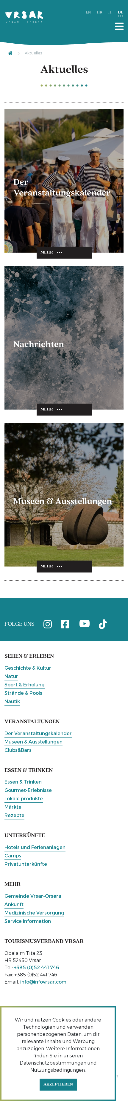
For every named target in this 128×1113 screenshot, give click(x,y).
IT (110, 12)
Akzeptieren (58, 1084)
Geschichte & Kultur (27, 668)
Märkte (12, 807)
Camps (12, 856)
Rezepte (14, 815)
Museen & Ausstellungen (33, 742)
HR (99, 12)
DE (120, 12)
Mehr (46, 252)
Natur (11, 676)
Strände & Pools (23, 693)
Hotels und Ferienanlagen (34, 847)
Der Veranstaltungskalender (38, 733)
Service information (27, 921)
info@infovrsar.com (43, 982)
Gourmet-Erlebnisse (28, 790)
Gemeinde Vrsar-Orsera (32, 896)
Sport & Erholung (24, 685)
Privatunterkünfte (25, 864)
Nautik (12, 701)
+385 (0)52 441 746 (36, 967)
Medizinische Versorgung (34, 913)
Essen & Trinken (23, 782)
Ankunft (14, 904)
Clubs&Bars (18, 750)
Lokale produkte (23, 798)
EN (88, 12)
